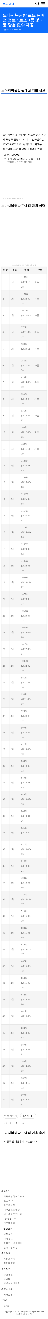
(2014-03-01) (26, 1049)
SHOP (4, 1300)
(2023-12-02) (26, 582)
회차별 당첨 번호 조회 (14, 1196)
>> (23, 1123)
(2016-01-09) (26, 933)
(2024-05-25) (26, 299)
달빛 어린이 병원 (12, 1283)
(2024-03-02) (26, 549)
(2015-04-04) (26, 999)
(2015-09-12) (26, 966)
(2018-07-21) (26, 866)
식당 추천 (8, 1234)
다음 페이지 (28, 1115)
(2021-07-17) (26, 332)
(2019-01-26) (26, 816)
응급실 (7, 1279)
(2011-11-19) (26, 449)
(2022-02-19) (26, 666)
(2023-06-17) (26, 599)
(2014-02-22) (26, 1066)
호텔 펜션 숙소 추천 (13, 1243)
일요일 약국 (9, 1263)
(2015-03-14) (26, 1016)
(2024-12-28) (26, 282)
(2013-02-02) (26, 415)
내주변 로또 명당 (12, 1209)
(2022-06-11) (26, 315)
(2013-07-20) (26, 399)
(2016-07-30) (26, 916)
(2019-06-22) (26, 766)
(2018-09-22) (26, 832)
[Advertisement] (24, 60)
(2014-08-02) (26, 1033)
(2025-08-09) (26, 465)
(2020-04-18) (26, 732)
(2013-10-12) (26, 1083)
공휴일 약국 (9, 1259)
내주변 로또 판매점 (13, 1214)
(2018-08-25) (26, 849)
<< (5, 1123)
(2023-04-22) (26, 616)
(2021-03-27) (26, 699)
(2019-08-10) (26, 749)
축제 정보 (8, 1238)
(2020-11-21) (26, 349)
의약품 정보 (7, 1289)
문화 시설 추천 (10, 1247)
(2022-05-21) (26, 649)
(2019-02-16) (26, 799)
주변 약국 (5, 1253)
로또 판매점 (9, 1205)
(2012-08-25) (26, 432)
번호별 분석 (9, 1223)
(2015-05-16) (26, 983)
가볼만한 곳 (7, 1228)
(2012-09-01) (26, 1099)
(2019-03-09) (26, 782)
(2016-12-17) (26, 899)
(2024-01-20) (26, 566)
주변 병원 (5, 1269)
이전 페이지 (10, 1115)
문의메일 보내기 (24, 1314)
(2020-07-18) (26, 716)
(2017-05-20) (26, 365)
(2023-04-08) (26, 632)
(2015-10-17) (26, 949)
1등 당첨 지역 (10, 1218)
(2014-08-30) (26, 382)
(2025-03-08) (26, 482)
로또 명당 (8, 3)
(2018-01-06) (26, 883)
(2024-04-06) (26, 532)
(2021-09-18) (26, 682)
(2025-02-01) (26, 515)
